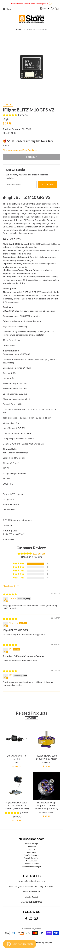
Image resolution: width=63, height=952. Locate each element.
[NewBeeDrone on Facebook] (26, 918)
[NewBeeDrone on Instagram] (30, 918)
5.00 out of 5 (39, 553)
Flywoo (46, 762)
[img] (10, 594)
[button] (10, 115)
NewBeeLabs (31, 861)
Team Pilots (31, 852)
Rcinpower (46, 812)
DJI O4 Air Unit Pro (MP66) (17, 757)
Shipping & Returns (31, 855)
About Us (31, 849)
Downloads (31, 846)
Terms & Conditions (31, 858)
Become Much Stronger (31, 867)
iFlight (6, 119)
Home (19, 30)
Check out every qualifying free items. (20, 150)
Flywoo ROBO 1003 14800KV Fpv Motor (46, 757)
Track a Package (31, 844)
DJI (16, 762)
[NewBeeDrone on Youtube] (36, 918)
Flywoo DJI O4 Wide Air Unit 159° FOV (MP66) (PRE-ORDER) (17, 805)
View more (31, 718)
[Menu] (4, 8)
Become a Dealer (32, 864)
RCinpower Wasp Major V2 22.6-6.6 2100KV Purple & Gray (46, 805)
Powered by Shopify (42, 942)
